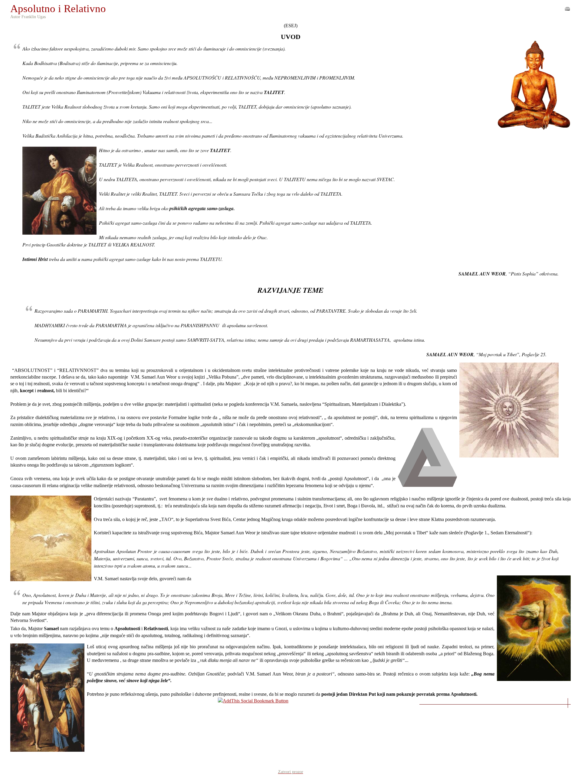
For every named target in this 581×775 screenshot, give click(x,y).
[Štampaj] (567, 7)
